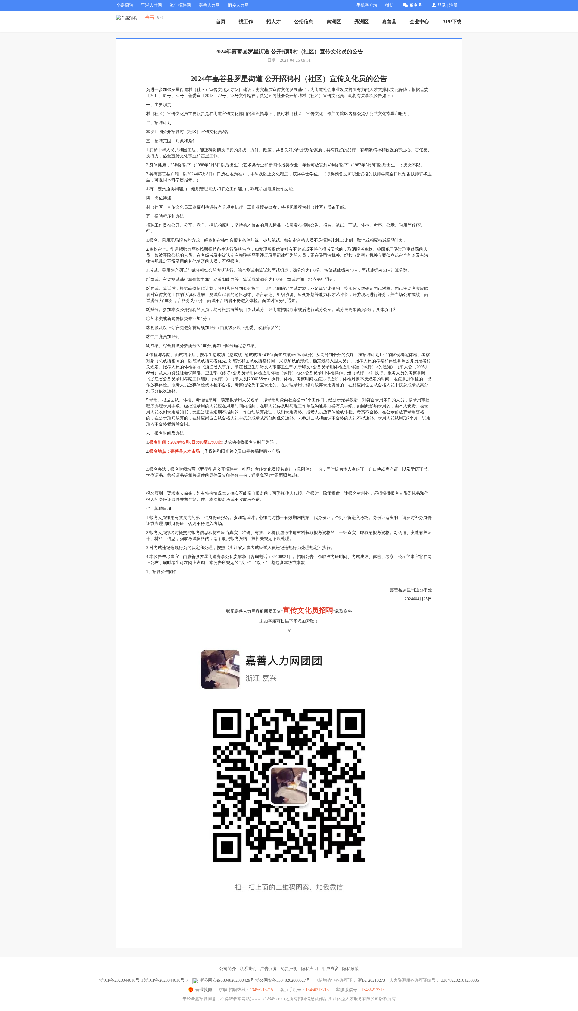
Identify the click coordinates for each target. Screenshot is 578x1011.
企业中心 (419, 21)
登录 (441, 5)
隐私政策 (350, 968)
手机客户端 (367, 5)
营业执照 (203, 989)
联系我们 (248, 968)
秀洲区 (361, 21)
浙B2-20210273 (371, 980)
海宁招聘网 (180, 5)
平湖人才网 (151, 5)
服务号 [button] (416, 5)
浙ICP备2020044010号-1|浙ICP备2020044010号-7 (143, 980)
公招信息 (303, 21)
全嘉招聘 (124, 5)
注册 (453, 5)
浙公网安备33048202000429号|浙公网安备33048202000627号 (255, 980)
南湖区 (334, 21)
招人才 (273, 21)
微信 (389, 5)
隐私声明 (309, 968)
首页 (220, 21)
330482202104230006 (460, 980)
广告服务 (268, 968)
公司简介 (227, 968)
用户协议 (330, 968)
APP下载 (451, 21)
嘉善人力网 (209, 5)
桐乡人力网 (238, 5)
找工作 (246, 21)
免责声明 (289, 968)
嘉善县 (389, 21)
